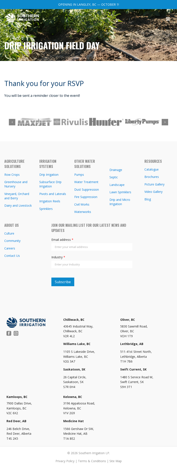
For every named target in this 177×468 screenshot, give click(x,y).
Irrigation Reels (49, 202)
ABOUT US (11, 225)
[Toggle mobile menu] (168, 19)
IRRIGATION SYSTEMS (47, 164)
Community (12, 241)
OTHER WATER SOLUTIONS (84, 164)
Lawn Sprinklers (120, 193)
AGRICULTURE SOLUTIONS (14, 164)
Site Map (115, 462)
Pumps (79, 175)
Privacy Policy (64, 462)
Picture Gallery (154, 185)
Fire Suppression (85, 197)
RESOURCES (153, 162)
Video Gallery (153, 192)
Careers (9, 249)
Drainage (115, 170)
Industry (58, 258)
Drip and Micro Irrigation (119, 202)
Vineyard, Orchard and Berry (16, 196)
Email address (62, 240)
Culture (9, 234)
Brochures (151, 177)
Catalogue (151, 170)
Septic (113, 178)
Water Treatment (86, 182)
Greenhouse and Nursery (15, 184)
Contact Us (12, 256)
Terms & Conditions (92, 462)
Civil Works (81, 205)
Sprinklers (46, 209)
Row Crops (12, 175)
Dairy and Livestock (18, 206)
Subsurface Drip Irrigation (50, 184)
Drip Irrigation (48, 175)
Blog (147, 200)
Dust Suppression (86, 190)
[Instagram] (16, 334)
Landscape (117, 185)
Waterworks (82, 212)
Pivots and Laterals (52, 194)
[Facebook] (8, 334)
